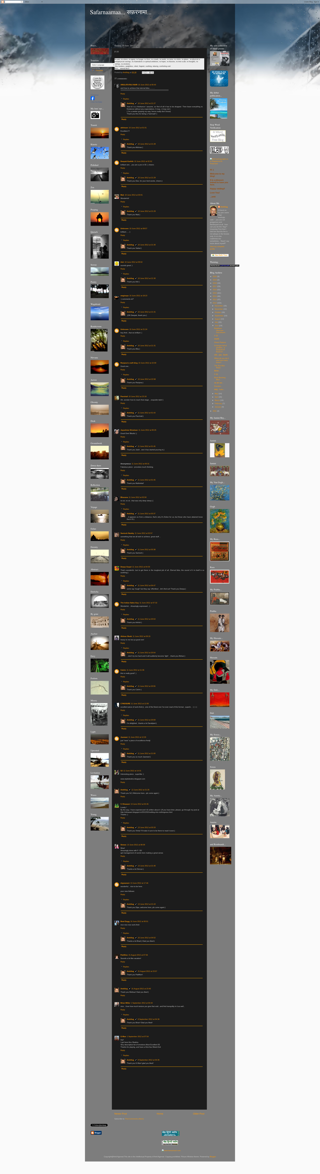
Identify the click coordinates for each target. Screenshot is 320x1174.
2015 (215, 293)
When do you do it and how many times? (221, 360)
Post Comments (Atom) (134, 1119)
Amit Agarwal (94, 95)
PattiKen (124, 955)
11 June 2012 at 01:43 (147, 413)
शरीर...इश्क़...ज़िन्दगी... (221, 355)
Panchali (124, 396)
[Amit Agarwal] (93, 100)
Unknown (124, 228)
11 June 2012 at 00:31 (140, 464)
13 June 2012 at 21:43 (147, 904)
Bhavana (124, 497)
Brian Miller (125, 1003)
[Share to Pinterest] (152, 72)
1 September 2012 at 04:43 (142, 1003)
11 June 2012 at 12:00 (140, 704)
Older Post (198, 1113)
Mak (122, 195)
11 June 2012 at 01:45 (147, 446)
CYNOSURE (125, 704)
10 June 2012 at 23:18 (137, 396)
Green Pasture (220, 342)
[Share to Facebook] (150, 72)
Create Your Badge (96, 102)
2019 (215, 280)
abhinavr (124, 128)
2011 (215, 411)
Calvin (123, 670)
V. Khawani (125, 804)
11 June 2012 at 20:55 (147, 686)
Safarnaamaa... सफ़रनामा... (121, 12)
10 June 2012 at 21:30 (147, 245)
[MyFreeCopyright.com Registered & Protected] (219, 164)
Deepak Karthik (127, 161)
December (219, 306)
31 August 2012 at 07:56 (138, 955)
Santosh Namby (127, 533)
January (218, 407)
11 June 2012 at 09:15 (141, 636)
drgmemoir (125, 883)
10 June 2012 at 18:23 (138, 296)
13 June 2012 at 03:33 (147, 827)
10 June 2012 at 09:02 (133, 262)
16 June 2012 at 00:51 (139, 921)
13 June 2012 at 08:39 (136, 845)
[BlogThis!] (145, 72)
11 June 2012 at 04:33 (141, 567)
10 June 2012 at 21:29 (147, 178)
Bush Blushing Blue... (220, 379)
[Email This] (143, 72)
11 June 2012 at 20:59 (147, 720)
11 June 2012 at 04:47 (147, 585)
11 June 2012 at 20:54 (147, 653)
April (217, 397)
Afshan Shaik (126, 636)
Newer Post (120, 1113)
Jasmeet (124, 737)
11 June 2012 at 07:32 (148, 603)
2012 (215, 303)
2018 (215, 283)
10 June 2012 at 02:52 (143, 161)
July (216, 322)
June (217, 326)
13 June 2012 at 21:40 (147, 866)
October (218, 312)
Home (160, 1113)
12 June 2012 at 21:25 (140, 790)
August (218, 319)
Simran (123, 845)
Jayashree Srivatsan (129, 430)
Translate (99, 70)
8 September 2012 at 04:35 (149, 1060)
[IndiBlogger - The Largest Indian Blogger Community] (219, 86)
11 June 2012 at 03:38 (147, 549)
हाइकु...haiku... (219, 389)
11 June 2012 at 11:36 (135, 670)
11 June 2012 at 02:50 (137, 497)
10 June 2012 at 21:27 (147, 103)
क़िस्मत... (217, 371)
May (217, 394)
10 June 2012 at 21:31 (147, 312)
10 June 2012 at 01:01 (138, 128)
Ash (122, 262)
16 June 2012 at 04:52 (147, 938)
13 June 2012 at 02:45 (139, 804)
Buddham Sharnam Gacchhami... (220, 330)
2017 (215, 286)
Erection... (218, 386)
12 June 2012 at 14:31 (132, 771)
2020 (215, 276)
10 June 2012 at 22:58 (147, 379)
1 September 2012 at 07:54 (138, 1036)
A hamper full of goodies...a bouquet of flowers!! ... (220, 349)
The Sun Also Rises (219, 367)
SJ (121, 771)
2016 (215, 290)
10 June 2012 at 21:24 (138, 329)
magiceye (124, 296)
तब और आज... (219, 383)
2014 (215, 296)
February (218, 403)
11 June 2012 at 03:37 (147, 514)
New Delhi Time (220, 255)
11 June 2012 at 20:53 (147, 619)
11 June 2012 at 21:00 (147, 753)
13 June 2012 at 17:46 (139, 883)
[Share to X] (148, 72)
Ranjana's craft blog (129, 363)
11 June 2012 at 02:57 (143, 533)
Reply (122, 94)
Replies (126, 99)
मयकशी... (217, 339)
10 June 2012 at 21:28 (147, 144)
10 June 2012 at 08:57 (138, 228)
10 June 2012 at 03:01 (134, 195)
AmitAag (130, 103)
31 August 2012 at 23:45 (141, 989)
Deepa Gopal (126, 567)
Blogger (213, 1157)
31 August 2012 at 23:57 (147, 971)
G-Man (123, 1036)
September (219, 316)
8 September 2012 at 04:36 (149, 1019)
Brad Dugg (125, 921)
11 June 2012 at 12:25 (137, 737)
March (217, 400)
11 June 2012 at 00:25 (147, 430)
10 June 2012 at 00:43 (147, 85)
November (219, 309)
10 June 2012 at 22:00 (147, 363)
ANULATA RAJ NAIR (128, 85)
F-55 (216, 336)
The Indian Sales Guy (129, 603)
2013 (215, 299)
